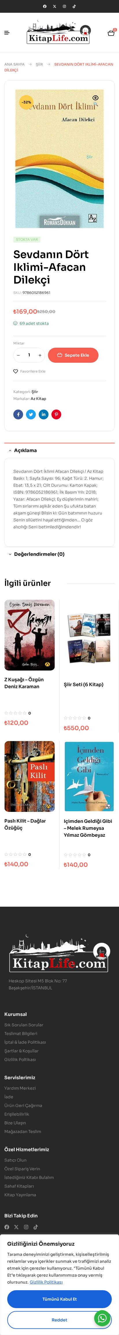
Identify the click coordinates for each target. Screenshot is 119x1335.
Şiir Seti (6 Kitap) (83, 685)
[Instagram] (64, 6)
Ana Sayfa (14, 64)
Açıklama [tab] (25, 450)
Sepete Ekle (77, 355)
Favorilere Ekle (32, 371)
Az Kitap (38, 398)
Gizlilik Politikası (46, 1282)
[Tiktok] (74, 6)
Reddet (59, 1320)
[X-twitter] (54, 6)
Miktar (19, 343)
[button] (95, 101)
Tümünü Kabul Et (59, 1299)
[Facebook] (44, 6)
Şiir (39, 64)
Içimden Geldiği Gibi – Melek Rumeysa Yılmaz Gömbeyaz (88, 828)
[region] (59, 1284)
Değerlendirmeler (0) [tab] (39, 554)
